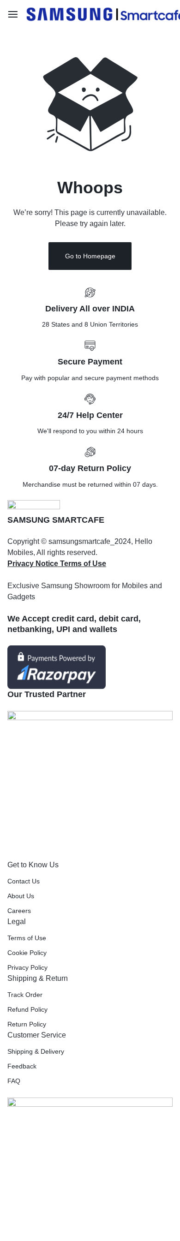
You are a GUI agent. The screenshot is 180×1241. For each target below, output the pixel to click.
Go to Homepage (90, 256)
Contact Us (23, 881)
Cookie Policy (27, 952)
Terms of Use (26, 938)
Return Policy (26, 1024)
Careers (19, 910)
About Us (20, 896)
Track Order (24, 994)
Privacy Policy (27, 967)
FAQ (13, 1081)
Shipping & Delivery (35, 1051)
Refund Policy (27, 1009)
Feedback (21, 1066)
